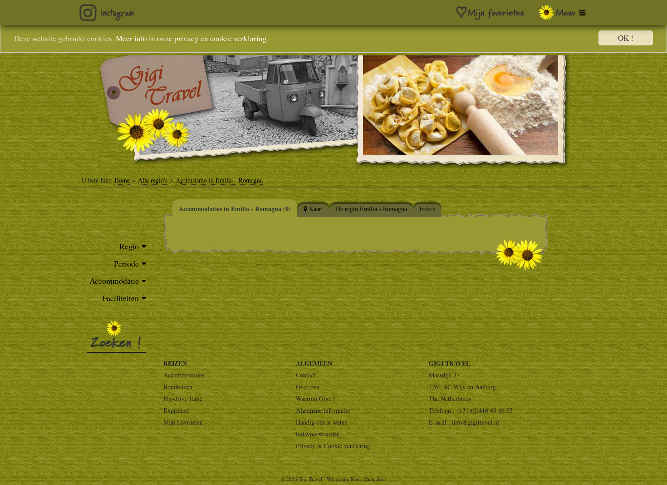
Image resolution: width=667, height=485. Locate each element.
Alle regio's (152, 180)
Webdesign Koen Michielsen (356, 478)
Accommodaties (183, 375)
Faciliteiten (121, 297)
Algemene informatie (323, 410)
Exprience (176, 410)
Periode (126, 263)
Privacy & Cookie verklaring (333, 445)
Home (122, 180)
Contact (305, 375)
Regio (129, 246)
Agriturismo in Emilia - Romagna (219, 180)
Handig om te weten (322, 422)
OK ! (625, 38)
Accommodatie (114, 280)
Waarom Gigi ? (315, 398)
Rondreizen (177, 386)
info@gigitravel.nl (475, 422)
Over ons (307, 386)
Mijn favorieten (183, 422)
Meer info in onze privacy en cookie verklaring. (192, 38)
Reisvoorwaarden (318, 434)
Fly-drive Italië (182, 398)
